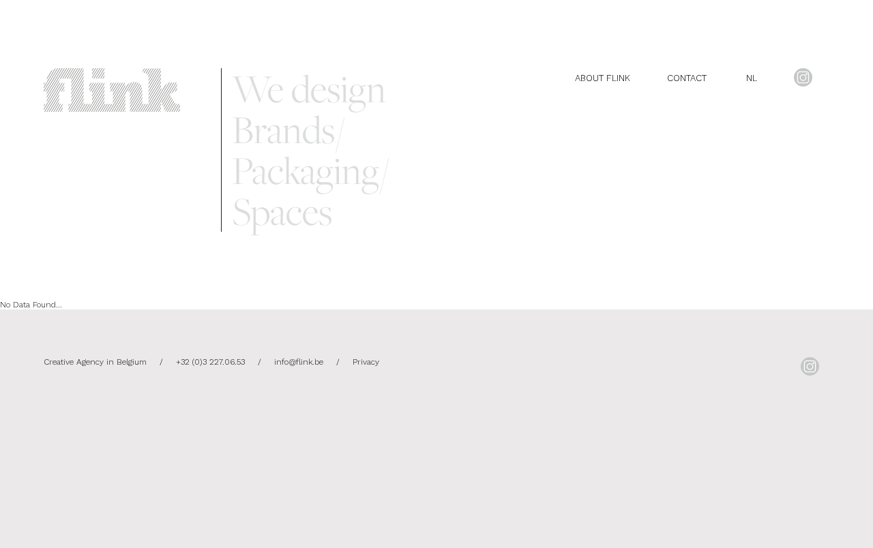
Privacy (366, 362)
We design (309, 88)
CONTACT (687, 78)
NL (751, 78)
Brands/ (288, 129)
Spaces (282, 211)
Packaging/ (310, 170)
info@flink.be (298, 362)
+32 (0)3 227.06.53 (210, 362)
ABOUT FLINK (602, 78)
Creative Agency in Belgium (96, 362)
